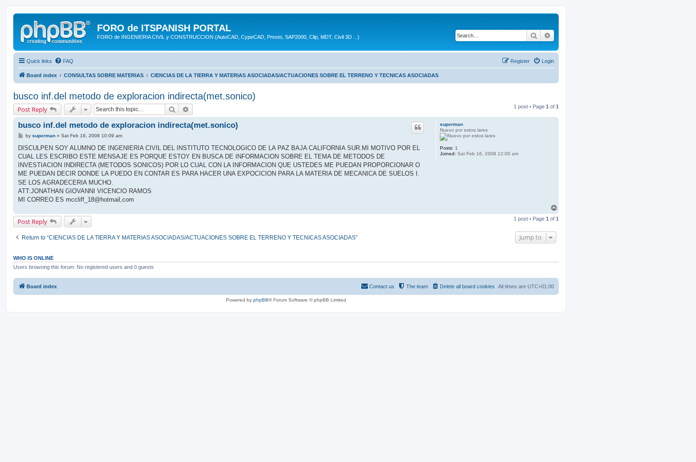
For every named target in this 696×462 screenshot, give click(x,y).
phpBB (260, 299)
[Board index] (56, 31)
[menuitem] (63, 61)
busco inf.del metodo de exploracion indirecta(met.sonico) (134, 96)
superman (451, 124)
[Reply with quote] (417, 127)
